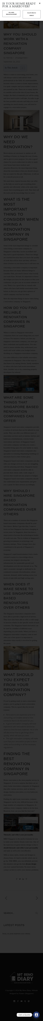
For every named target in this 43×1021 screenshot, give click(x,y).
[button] (40, 3)
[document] (21, 510)
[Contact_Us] (36, 1015)
